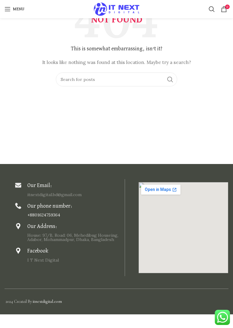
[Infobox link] (68, 189)
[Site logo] (116, 9)
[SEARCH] (170, 79)
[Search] (212, 9)
